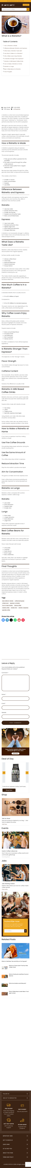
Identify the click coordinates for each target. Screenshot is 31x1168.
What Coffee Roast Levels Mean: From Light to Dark (19, 992)
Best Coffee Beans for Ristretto (12, 69)
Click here (5, 889)
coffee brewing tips (19, 601)
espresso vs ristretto (15, 603)
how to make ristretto (7, 605)
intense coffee (17, 605)
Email (4, 703)
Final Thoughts (8, 71)
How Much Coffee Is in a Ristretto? (13, 53)
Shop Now (26, 5)
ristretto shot (14, 607)
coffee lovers (5, 603)
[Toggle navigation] (2, 5)
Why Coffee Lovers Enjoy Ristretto (13, 56)
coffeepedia (16, 109)
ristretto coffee (5, 607)
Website (4, 712)
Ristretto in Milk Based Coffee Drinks (13, 61)
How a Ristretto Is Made (10, 45)
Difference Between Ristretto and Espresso (15, 48)
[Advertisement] (15, 91)
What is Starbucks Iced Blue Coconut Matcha (18, 975)
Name (4, 694)
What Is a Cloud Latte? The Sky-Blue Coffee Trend (18, 966)
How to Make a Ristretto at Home (13, 64)
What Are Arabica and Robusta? (17, 983)
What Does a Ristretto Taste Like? (13, 51)
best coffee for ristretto (7, 601)
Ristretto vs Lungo (9, 66)
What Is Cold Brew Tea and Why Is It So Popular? (14, 961)
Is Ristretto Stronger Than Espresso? (13, 58)
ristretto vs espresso (23, 607)
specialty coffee (6, 610)
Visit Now (4, 824)
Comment (5, 672)
